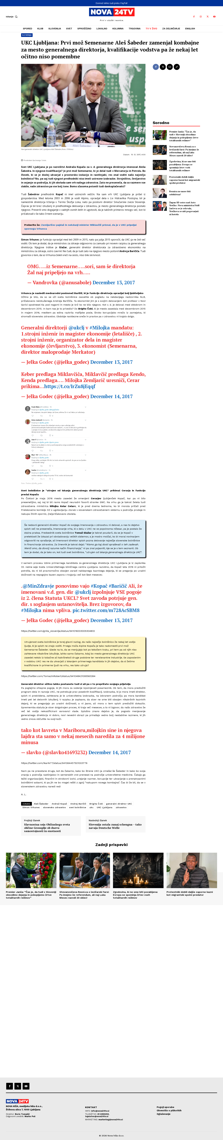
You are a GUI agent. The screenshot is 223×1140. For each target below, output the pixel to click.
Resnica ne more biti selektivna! (180, 193)
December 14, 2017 (111, 396)
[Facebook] (194, 16)
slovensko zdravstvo (54, 807)
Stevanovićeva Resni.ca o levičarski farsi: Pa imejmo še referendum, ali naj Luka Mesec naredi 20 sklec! (184, 151)
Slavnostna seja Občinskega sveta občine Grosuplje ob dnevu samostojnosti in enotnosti (47, 828)
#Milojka (100, 327)
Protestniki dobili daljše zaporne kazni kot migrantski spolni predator (184, 179)
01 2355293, (103, 1114)
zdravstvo (121, 807)
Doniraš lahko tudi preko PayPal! (111, 3)
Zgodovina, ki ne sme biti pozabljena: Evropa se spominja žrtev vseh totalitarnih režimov (182, 166)
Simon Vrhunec (31, 807)
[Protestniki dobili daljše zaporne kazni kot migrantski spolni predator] (160, 180)
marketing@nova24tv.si (110, 1119)
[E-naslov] (170, 67)
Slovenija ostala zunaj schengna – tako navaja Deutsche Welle (115, 826)
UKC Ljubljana (104, 807)
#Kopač (99, 586)
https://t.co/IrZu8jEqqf (69, 386)
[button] (12, 16)
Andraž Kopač (59, 804)
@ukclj (76, 327)
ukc (92, 807)
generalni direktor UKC (119, 804)
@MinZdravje (38, 586)
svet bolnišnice (77, 807)
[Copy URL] (177, 67)
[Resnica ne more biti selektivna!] (160, 193)
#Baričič (118, 586)
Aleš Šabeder (41, 804)
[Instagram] (200, 16)
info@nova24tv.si (100, 1111)
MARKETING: (91, 1119)
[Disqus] (111, 946)
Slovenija (27, 35)
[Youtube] (214, 16)
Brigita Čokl (96, 804)
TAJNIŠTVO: (91, 1114)
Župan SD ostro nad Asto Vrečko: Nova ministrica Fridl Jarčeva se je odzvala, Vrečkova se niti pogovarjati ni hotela (184, 208)
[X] (207, 16)
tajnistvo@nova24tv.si (96, 1116)
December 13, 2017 (114, 282)
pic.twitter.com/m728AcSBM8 (106, 610)
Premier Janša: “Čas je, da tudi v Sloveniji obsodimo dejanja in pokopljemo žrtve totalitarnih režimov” (183, 136)
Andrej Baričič (78, 804)
